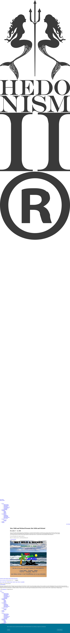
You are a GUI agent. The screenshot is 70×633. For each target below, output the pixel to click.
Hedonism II (4, 589)
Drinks (5, 512)
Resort (3, 503)
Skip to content (2, 500)
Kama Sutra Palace (7, 517)
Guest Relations (6, 596)
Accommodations (4, 509)
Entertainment (6, 515)
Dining (5, 511)
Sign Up (17, 580)
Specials (3, 522)
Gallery (3, 521)
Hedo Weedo (6, 518)
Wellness (5, 622)
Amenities (3, 510)
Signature (5, 519)
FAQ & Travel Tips (7, 616)
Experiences (4, 513)
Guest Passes (6, 506)
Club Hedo (5, 508)
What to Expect (6, 504)
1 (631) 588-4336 (2, 584)
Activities (5, 514)
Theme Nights (6, 516)
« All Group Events (13, 539)
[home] (35, 249)
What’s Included (6, 505)
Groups (5, 520)
